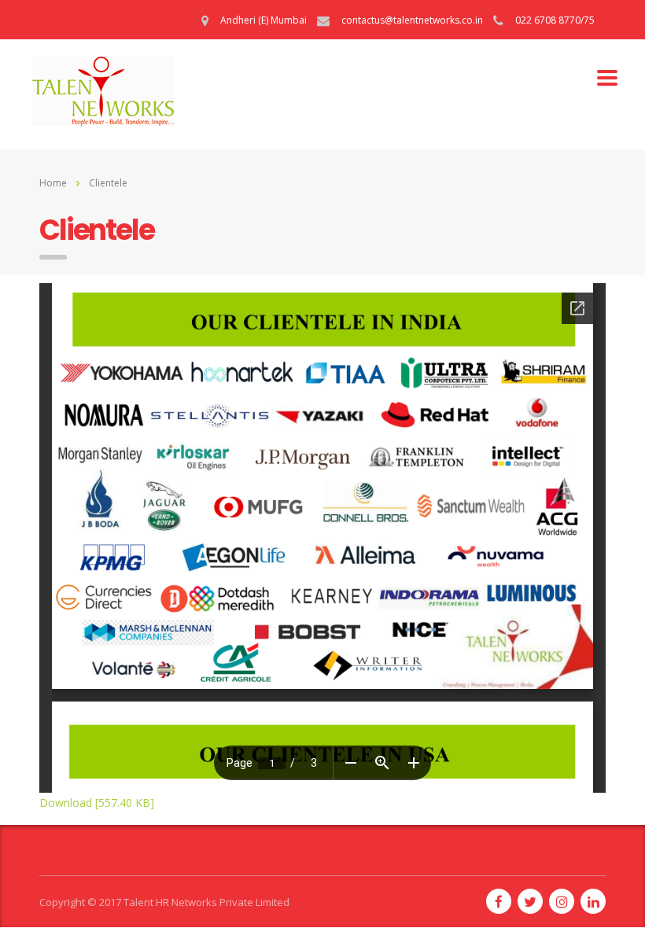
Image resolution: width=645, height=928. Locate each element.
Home (53, 183)
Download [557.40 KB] (96, 802)
